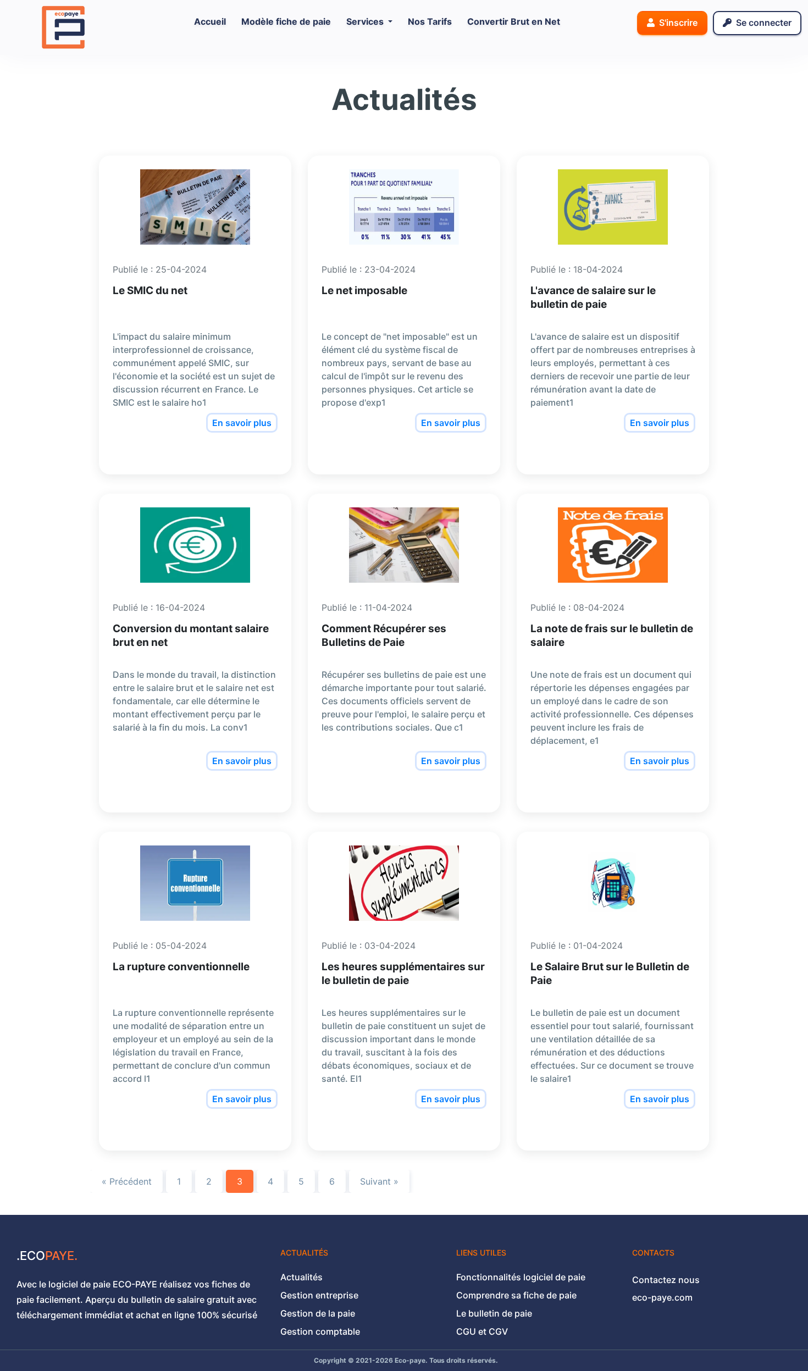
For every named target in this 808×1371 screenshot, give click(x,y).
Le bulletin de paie (494, 1313)
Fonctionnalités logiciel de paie (520, 1277)
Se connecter (763, 22)
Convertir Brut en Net (513, 21)
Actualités (301, 1277)
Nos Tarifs (430, 21)
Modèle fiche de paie (286, 21)
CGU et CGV (482, 1331)
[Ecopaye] (63, 26)
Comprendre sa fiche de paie (516, 1295)
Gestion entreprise (319, 1295)
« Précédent (127, 1181)
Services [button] (366, 21)
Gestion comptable (320, 1331)
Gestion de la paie (317, 1313)
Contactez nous (666, 1279)
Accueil (212, 21)
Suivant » (379, 1181)
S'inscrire (677, 22)
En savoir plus (242, 422)
